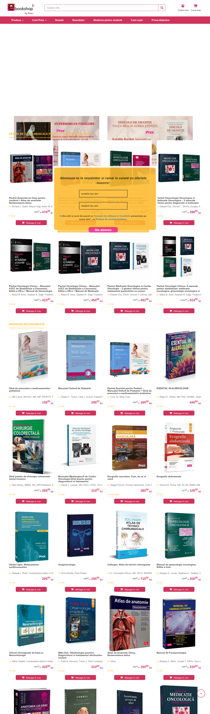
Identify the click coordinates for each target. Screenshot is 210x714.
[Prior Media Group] (20, 7)
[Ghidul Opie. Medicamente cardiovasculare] (31, 535)
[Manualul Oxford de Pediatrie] (80, 359)
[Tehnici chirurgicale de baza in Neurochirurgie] (31, 623)
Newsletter (78, 20)
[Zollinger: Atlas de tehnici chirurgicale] (129, 535)
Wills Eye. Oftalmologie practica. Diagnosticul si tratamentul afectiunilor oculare (80, 655)
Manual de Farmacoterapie (171, 653)
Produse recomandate (27, 324)
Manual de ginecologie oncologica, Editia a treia (176, 565)
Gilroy (113, 661)
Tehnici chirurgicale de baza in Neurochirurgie (26, 654)
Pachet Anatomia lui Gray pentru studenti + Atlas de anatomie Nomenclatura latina (27, 200)
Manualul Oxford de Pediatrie (74, 388)
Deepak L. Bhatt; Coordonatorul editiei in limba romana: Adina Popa (44, 573)
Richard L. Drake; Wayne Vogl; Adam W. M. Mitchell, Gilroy (40, 206)
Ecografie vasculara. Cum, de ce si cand (126, 477)
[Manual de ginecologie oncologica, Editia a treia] (179, 535)
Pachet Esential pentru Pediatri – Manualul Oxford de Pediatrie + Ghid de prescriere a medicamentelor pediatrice (129, 391)
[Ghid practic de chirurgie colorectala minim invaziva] (31, 447)
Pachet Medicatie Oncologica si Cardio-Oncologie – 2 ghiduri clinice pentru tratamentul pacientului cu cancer (129, 288)
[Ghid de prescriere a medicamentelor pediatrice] (31, 359)
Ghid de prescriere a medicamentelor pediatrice (29, 389)
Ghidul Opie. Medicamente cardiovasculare (24, 565)
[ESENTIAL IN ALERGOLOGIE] (179, 359)
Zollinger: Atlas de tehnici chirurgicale (128, 564)
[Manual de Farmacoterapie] (179, 623)
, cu (109, 219)
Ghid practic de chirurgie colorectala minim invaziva (29, 477)
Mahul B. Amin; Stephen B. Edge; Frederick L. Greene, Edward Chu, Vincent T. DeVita (102, 294)
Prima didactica (160, 20)
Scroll (201, 693)
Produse (16, 20)
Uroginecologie (66, 564)
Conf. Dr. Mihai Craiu (120, 397)
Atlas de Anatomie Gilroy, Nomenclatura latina (121, 654)
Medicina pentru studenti (108, 20)
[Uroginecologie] (80, 535)
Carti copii (137, 20)
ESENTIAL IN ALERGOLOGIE (173, 388)
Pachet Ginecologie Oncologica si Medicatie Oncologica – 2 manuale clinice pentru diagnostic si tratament (178, 200)
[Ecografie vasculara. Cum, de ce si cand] (129, 447)
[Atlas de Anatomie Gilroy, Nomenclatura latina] (129, 623)
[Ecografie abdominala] (179, 447)
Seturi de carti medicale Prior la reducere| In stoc (50, 133)
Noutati (59, 20)
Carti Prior (38, 20)
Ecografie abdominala (169, 476)
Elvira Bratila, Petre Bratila (73, 573)
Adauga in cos (33, 223)
